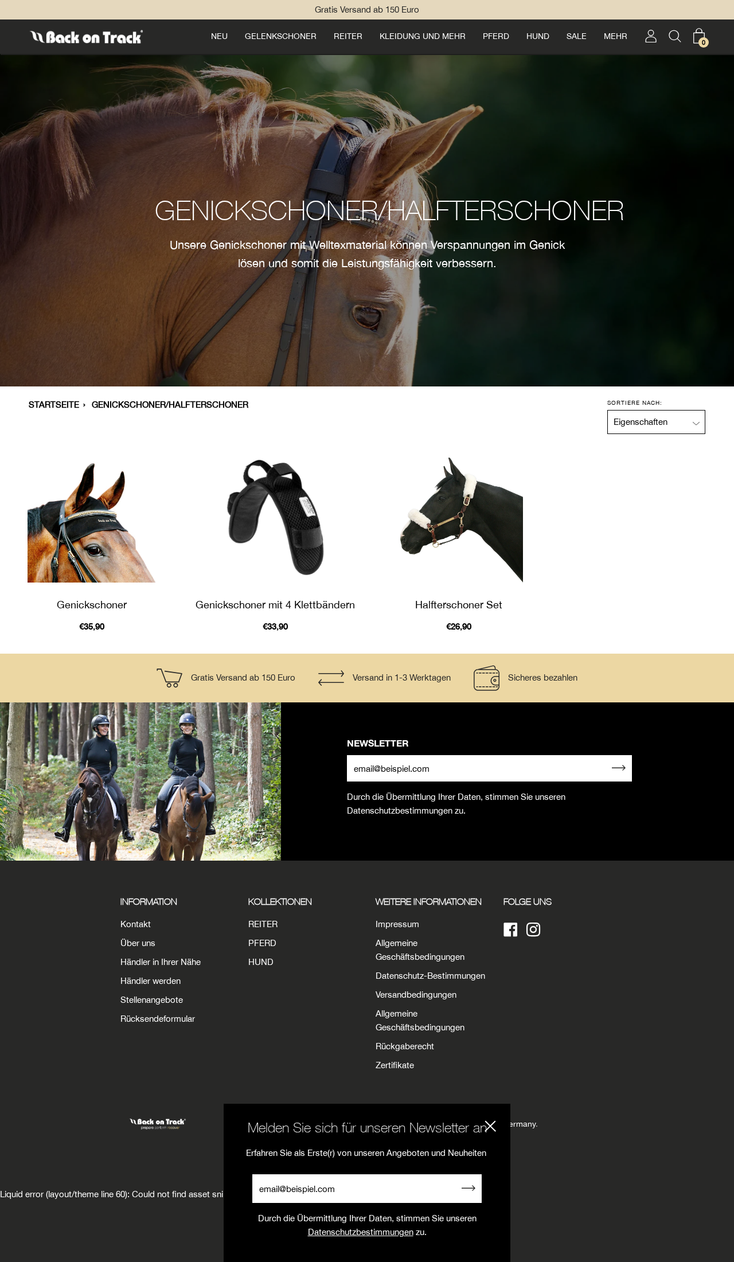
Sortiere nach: (634, 402)
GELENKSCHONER (281, 36)
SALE (577, 36)
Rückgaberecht (405, 1046)
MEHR (615, 36)
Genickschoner (92, 605)
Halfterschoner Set (458, 605)
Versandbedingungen (416, 994)
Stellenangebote (151, 1000)
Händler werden (150, 981)
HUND (537, 36)
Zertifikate (395, 1065)
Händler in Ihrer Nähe (160, 962)
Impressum (397, 924)
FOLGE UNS (527, 901)
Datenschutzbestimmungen (360, 1232)
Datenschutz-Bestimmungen (430, 975)
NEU (219, 36)
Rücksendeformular (157, 1018)
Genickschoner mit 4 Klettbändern (275, 605)
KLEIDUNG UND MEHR (423, 36)
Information (148, 901)
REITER (348, 36)
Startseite (54, 404)
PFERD (496, 36)
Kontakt (135, 924)
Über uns (137, 943)
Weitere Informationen (429, 901)
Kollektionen (280, 901)
